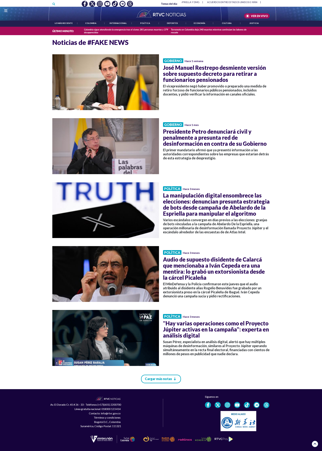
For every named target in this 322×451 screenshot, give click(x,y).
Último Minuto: (63, 31)
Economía (199, 23)
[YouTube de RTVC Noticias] (237, 405)
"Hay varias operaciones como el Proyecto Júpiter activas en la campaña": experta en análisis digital (216, 329)
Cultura (227, 23)
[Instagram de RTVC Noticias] (227, 405)
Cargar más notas (158, 379)
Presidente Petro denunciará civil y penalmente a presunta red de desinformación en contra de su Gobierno (215, 137)
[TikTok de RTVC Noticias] (247, 405)
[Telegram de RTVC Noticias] (257, 405)
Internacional (118, 23)
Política (145, 23)
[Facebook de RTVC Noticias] (208, 405)
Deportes (172, 23)
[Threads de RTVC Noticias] (266, 405)
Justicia (254, 23)
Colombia (90, 23)
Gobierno (173, 61)
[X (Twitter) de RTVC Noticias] (218, 405)
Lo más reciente (64, 23)
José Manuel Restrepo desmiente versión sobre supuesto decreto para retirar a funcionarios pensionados (214, 73)
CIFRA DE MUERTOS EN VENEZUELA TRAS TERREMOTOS (238, 2)
